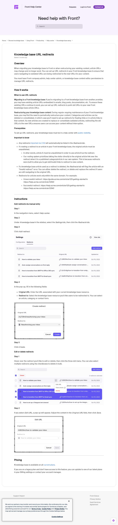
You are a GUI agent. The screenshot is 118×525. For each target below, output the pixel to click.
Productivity (40, 41)
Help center (50, 41)
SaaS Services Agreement (95, 503)
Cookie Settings (57, 517)
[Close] (68, 501)
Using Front (30, 41)
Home (4, 41)
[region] (37, 510)
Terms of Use (36, 509)
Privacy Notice (95, 499)
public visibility (84, 133)
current (49, 465)
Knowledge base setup (64, 41)
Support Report (19, 496)
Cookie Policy (46, 509)
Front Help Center (33, 7)
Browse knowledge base (16, 41)
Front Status (94, 496)
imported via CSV (37, 143)
